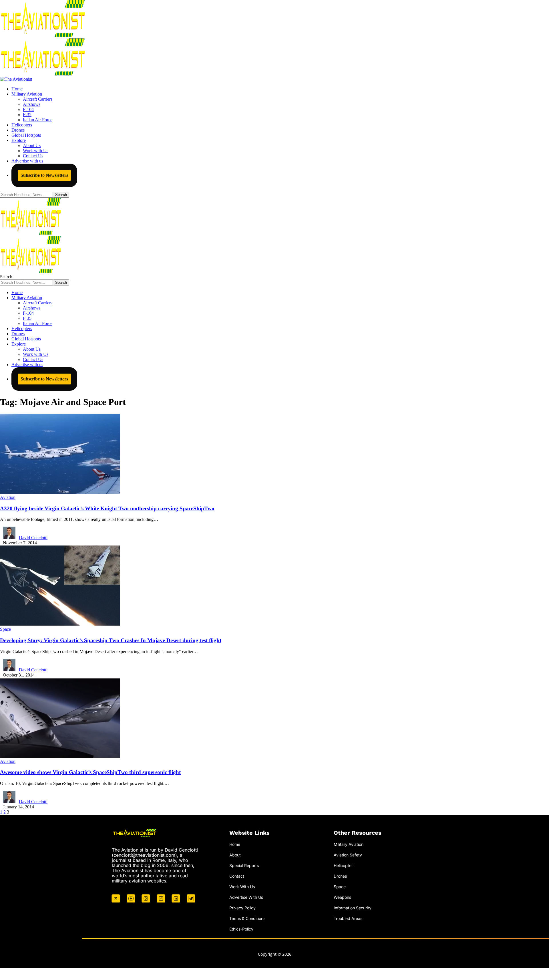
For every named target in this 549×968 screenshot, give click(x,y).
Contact (236, 876)
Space (5, 629)
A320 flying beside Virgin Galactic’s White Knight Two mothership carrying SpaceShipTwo (107, 508)
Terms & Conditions (247, 918)
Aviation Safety (348, 854)
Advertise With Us (246, 897)
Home (234, 844)
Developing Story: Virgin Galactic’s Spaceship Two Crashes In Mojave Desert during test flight (110, 640)
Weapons (342, 897)
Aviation (7, 497)
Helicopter (343, 865)
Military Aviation (348, 844)
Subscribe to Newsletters (44, 175)
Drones (340, 876)
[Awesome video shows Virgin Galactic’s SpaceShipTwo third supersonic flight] (60, 756)
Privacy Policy (242, 907)
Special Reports (244, 865)
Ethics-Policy (241, 929)
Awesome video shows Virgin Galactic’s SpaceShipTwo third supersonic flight (90, 772)
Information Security (352, 907)
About (235, 854)
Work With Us (242, 886)
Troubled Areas (348, 918)
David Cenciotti (33, 537)
